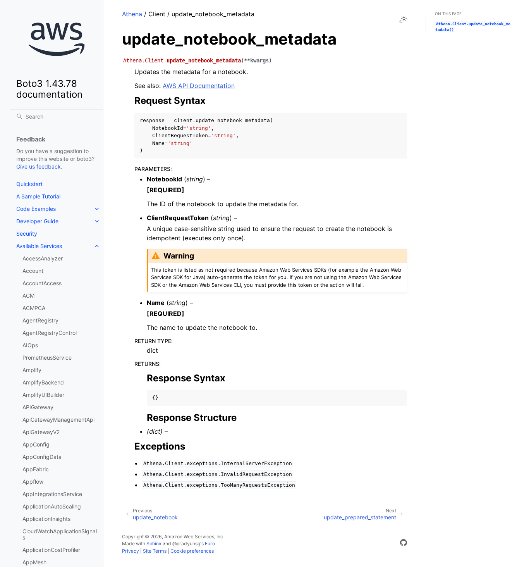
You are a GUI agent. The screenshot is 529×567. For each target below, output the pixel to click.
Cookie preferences (192, 551)
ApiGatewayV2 (41, 432)
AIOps (30, 345)
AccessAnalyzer (42, 258)
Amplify (31, 370)
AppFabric (35, 469)
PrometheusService (47, 357)
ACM (28, 295)
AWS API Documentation (199, 86)
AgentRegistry (40, 320)
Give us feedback (38, 166)
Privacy (130, 551)
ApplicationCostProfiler (51, 549)
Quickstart (29, 184)
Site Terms (155, 551)
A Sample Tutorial (38, 196)
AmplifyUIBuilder (43, 394)
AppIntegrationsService (52, 494)
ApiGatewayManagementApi (58, 419)
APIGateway (37, 407)
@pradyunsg (186, 543)
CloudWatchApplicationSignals (59, 534)
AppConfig (36, 444)
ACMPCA (33, 308)
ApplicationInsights (46, 518)
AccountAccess (42, 283)
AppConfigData (42, 456)
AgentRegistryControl (49, 332)
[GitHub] (403, 543)
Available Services (39, 246)
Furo (210, 543)
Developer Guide (37, 221)
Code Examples (36, 208)
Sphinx (153, 543)
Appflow (32, 481)
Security (26, 233)
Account (32, 270)
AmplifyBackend (43, 382)
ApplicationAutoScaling (51, 506)
